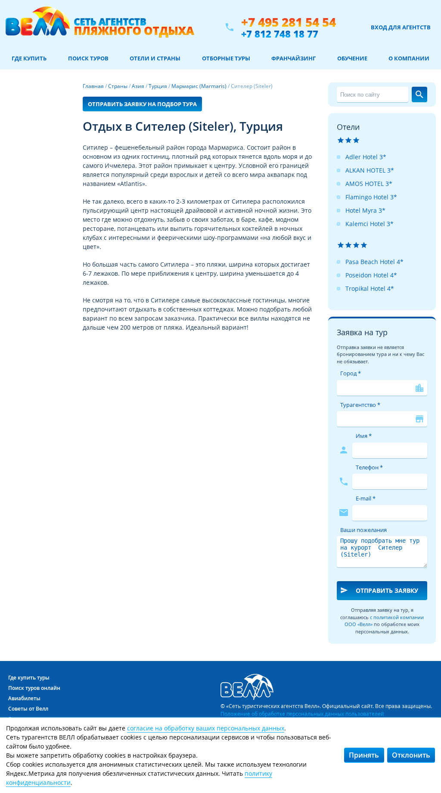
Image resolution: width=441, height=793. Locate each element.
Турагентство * (360, 405)
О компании (408, 58)
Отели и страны (155, 58)
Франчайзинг (293, 58)
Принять (364, 755)
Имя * (364, 436)
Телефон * (369, 467)
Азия (138, 86)
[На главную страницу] (99, 27)
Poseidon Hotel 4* (371, 275)
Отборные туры (226, 58)
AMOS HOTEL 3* (368, 183)
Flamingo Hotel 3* (371, 197)
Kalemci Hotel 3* (369, 224)
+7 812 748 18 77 (279, 33)
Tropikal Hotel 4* (369, 288)
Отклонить (411, 755)
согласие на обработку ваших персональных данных (205, 728)
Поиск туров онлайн (34, 688)
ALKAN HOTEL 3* (369, 170)
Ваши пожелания (363, 530)
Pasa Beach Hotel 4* (374, 262)
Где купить (29, 58)
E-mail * (366, 498)
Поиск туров (88, 58)
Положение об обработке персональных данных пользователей (302, 713)
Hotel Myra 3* (365, 210)
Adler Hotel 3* (365, 157)
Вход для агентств (401, 27)
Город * (350, 373)
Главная (93, 86)
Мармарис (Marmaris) (199, 86)
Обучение (352, 58)
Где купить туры (29, 677)
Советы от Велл (28, 708)
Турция (158, 86)
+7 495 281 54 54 (288, 22)
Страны (117, 86)
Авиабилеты (24, 698)
